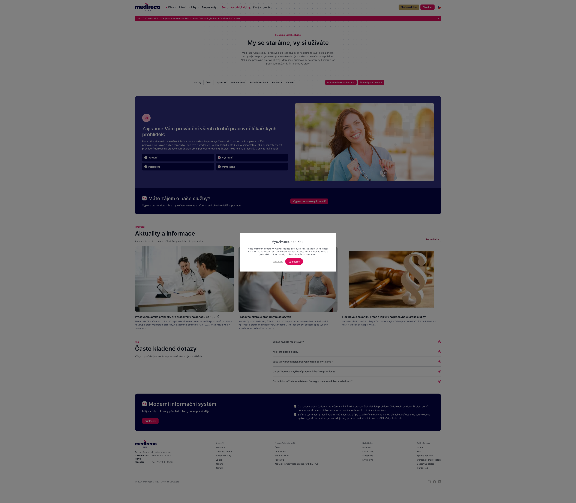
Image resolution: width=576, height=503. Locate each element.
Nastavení (278, 261)
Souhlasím (294, 261)
